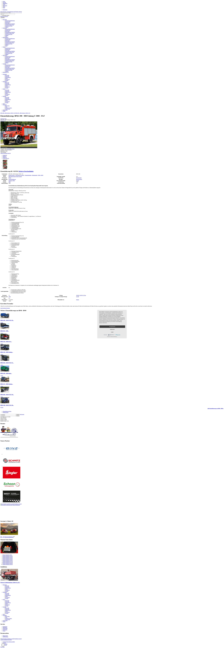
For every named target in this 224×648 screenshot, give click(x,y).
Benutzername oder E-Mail (5, 12)
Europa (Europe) (12, 175)
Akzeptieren (112, 326)
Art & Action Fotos (8, 25)
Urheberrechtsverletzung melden (9, 641)
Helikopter (5, 81)
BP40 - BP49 (40, 175)
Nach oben (2, 646)
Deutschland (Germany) (20, 175)
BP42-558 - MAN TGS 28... (7, 405)
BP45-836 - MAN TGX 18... (7, 394)
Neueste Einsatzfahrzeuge (10, 20)
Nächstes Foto (3, 120)
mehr (112, 332)
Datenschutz (5, 643)
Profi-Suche (22, 414)
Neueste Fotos (7, 21)
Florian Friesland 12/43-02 (8, 563)
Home (4, 1)
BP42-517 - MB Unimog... (6, 384)
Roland (77, 299)
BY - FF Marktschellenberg (6, 537)
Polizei (4, 46)
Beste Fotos (7, 22)
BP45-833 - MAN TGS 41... (7, 362)
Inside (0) (4, 156)
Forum (4, 111)
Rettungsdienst (5, 37)
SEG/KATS (5, 55)
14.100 (77, 296)
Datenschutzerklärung (114, 336)
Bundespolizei (34, 175)
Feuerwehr (5, 28)
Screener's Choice (8, 107)
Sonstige (4, 63)
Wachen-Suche (5, 412)
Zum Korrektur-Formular (5, 308)
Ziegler (77, 180)
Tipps (6, 106)
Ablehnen (112, 329)
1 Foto (1, 322)
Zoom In (9, 153)
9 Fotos (1, 407)
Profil (8, 148)
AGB (4, 4)
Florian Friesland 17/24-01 (8, 555)
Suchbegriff (2, 414)
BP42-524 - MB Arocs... (6, 341)
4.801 (10, 296)
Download (5, 153)
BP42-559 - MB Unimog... (6, 352)
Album (13, 148)
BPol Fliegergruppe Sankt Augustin (15, 176)
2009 (9, 181)
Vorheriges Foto (3, 118)
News (6, 36)
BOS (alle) (5, 19)
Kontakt (4, 2)
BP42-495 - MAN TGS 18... (7, 320)
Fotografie (5, 104)
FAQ (4, 7)
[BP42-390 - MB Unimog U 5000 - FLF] (5, 162)
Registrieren (5, 9)
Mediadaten (5, 3)
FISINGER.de (5, 636)
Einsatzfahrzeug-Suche (7, 411)
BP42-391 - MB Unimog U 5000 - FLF (22, 113)
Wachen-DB (5, 110)
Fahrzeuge (5, 74)
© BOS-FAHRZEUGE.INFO (6, 639)
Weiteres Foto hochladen (26, 171)
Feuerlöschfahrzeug (12, 179)
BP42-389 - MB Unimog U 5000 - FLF (7, 113)
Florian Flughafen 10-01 (7, 554)
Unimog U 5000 (12, 180)
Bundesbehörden (28, 175)
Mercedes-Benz (79, 179)
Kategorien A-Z (6, 72)
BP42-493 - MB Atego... (6, 373)
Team (4, 6)
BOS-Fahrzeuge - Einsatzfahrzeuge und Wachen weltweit (11, 11)
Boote (4, 88)
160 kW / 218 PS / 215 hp (81, 295)
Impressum (5, 5)
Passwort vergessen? (4, 16)
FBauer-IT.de (5, 635)
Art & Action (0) (6, 158)
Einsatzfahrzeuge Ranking (10, 23)
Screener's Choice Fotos (9, 24)
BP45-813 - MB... (4, 331)
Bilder (10, 148)
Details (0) (5, 157)
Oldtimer (6, 26)
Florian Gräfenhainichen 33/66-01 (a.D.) (10, 582)
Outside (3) (5, 155)
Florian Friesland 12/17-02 (8, 561)
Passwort (2, 14)
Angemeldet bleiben (5, 15)
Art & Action (7, 108)
